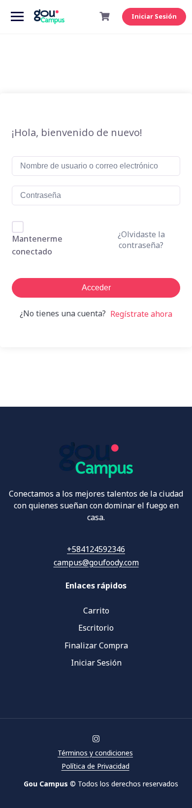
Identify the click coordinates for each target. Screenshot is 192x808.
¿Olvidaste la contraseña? (141, 240)
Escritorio (96, 627)
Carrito (96, 610)
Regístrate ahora (141, 313)
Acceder (96, 287)
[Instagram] (96, 739)
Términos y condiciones (95, 752)
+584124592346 (96, 549)
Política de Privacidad (95, 766)
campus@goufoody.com (96, 562)
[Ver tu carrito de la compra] (105, 16)
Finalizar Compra (96, 645)
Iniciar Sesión (154, 16)
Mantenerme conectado (37, 245)
